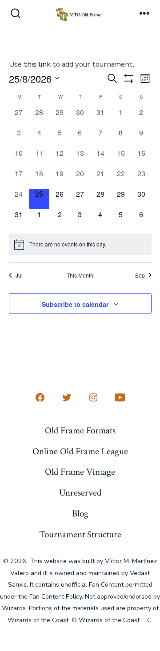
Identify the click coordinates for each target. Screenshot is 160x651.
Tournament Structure (80, 534)
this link (37, 64)
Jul (19, 275)
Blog (80, 514)
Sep (140, 275)
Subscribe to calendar (75, 304)
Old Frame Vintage (80, 472)
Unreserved (80, 493)
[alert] (80, 244)
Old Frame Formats (80, 431)
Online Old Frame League (80, 451)
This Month (80, 275)
